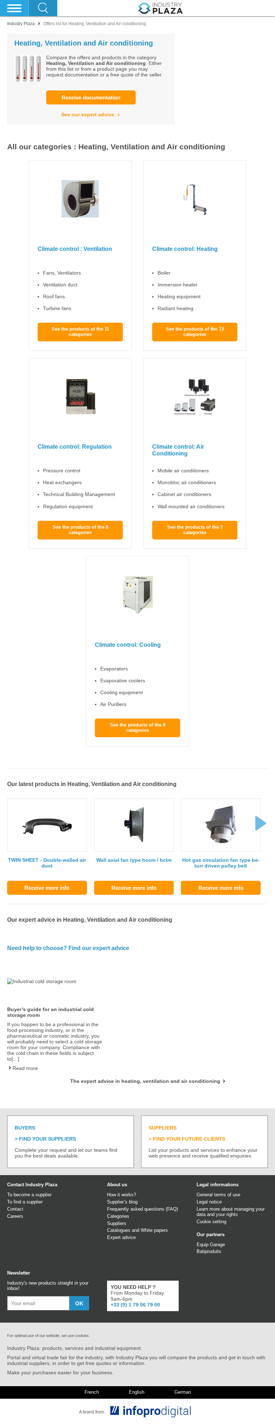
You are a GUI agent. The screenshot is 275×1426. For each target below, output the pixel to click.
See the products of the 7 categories (195, 529)
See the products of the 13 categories (195, 331)
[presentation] (261, 823)
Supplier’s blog (122, 1202)
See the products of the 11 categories (80, 331)
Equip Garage (211, 1244)
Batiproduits (209, 1251)
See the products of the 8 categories (80, 529)
